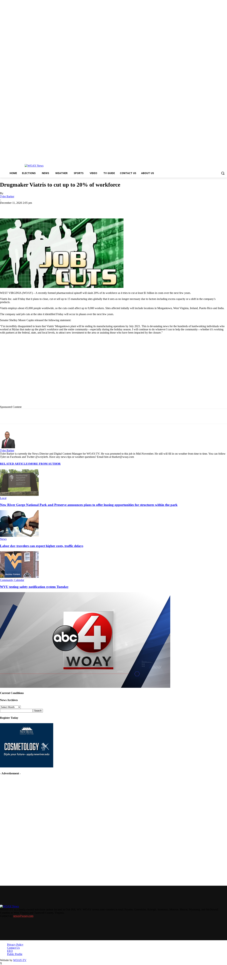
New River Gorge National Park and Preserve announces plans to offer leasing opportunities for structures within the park (89, 505)
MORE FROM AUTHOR (45, 463)
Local (3, 498)
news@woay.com (23, 915)
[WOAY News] (34, 165)
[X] (45, 208)
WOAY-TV (19, 960)
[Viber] (109, 208)
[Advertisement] (72, 372)
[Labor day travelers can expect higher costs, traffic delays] (19, 535)
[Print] (58, 208)
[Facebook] (32, 208)
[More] (122, 208)
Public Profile (14, 954)
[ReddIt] (96, 208)
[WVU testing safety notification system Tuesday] (19, 576)
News (3, 538)
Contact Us (13, 947)
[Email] (71, 208)
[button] (222, 173)
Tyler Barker (7, 196)
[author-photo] (8, 447)
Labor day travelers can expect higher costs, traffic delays (41, 546)
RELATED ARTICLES (14, 463)
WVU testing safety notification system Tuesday (34, 587)
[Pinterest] (83, 208)
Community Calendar (12, 580)
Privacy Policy (15, 944)
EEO (10, 950)
